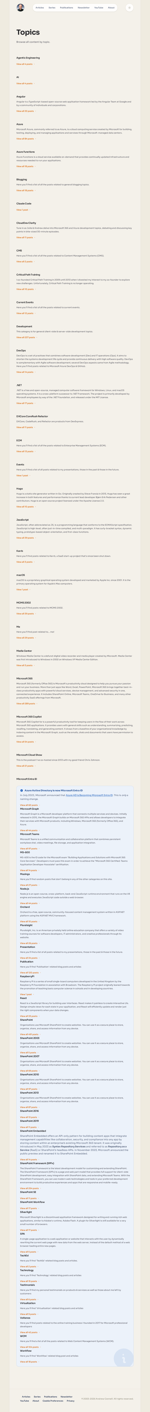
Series (52, 7)
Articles (40, 7)
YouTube (98, 7)
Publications (66, 7)
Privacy (70, 1401)
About (111, 7)
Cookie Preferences (53, 1401)
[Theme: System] (129, 8)
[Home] (20, 8)
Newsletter (84, 7)
